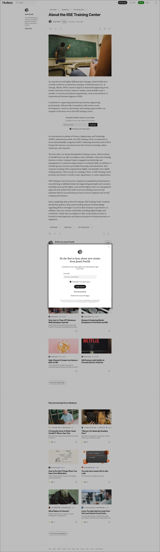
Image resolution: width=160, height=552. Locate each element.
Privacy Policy (96, 300)
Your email (66, 273)
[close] (109, 247)
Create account (80, 286)
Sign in (87, 295)
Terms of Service (87, 300)
